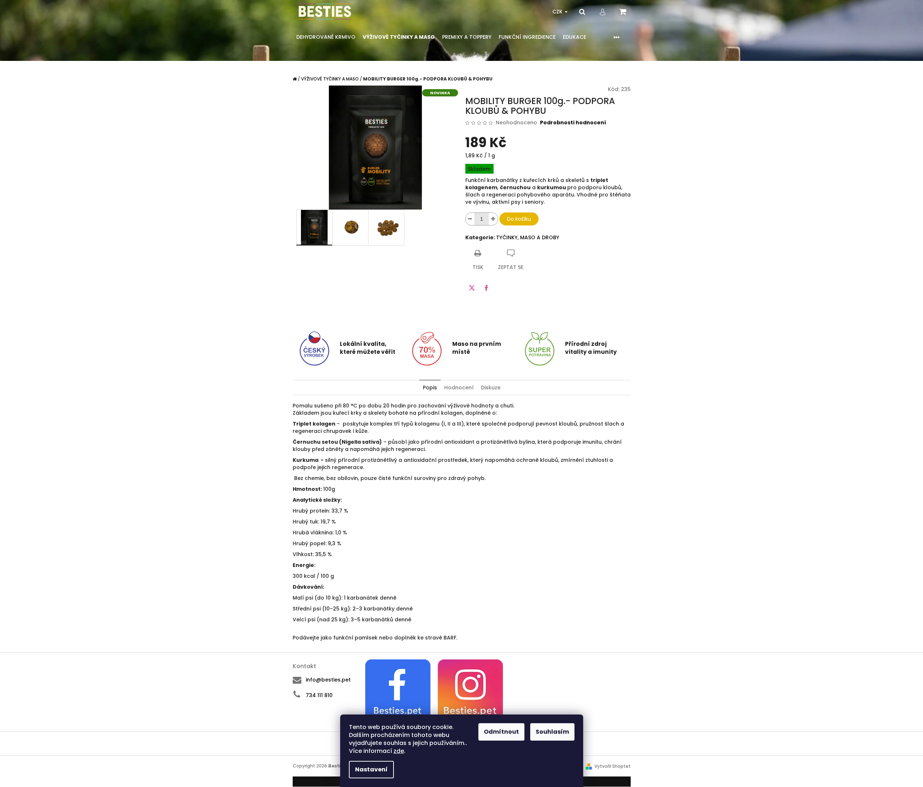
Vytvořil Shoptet (612, 766)
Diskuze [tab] (490, 387)
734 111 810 (319, 695)
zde (398, 751)
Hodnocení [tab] (459, 387)
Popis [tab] (430, 387)
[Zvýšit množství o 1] (493, 219)
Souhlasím (552, 732)
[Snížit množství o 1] (470, 219)
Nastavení (371, 769)
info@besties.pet (328, 679)
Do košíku (519, 219)
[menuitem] (326, 37)
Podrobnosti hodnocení (573, 122)
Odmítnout (501, 732)
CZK (558, 11)
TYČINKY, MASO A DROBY (527, 237)
